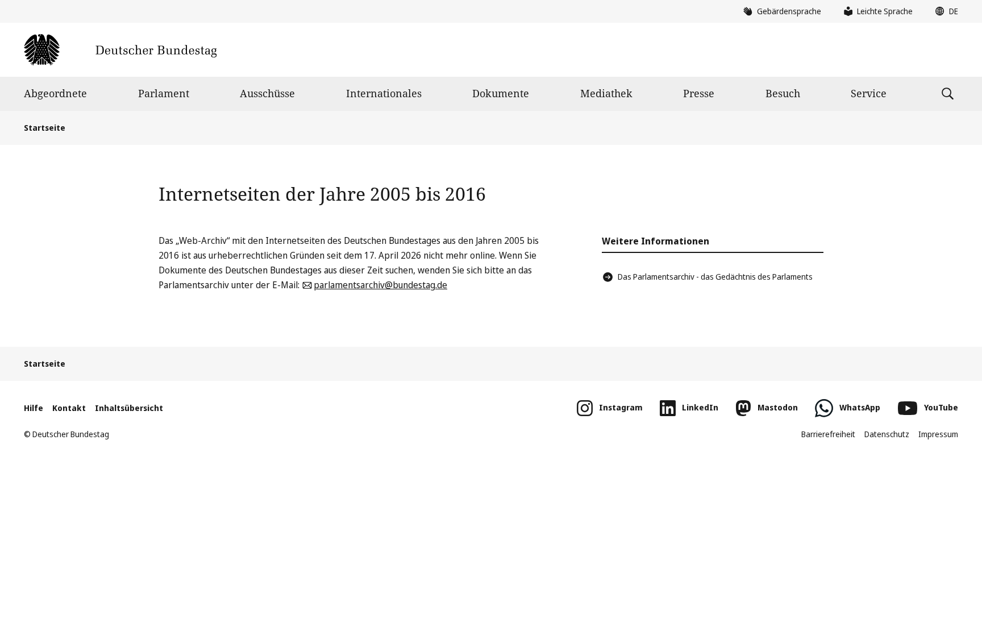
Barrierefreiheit (828, 434)
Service (869, 93)
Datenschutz (886, 434)
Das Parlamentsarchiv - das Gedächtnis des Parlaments (715, 276)
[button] (944, 11)
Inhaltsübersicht (129, 407)
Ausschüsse (267, 93)
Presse (698, 93)
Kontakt (69, 407)
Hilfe (33, 407)
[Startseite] (120, 49)
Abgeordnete (55, 93)
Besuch (782, 93)
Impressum (938, 434)
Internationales (384, 93)
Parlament (163, 93)
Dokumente (500, 93)
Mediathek (606, 93)
